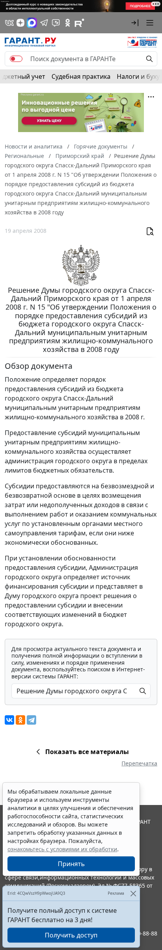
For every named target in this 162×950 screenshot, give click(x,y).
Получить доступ (71, 935)
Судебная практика (81, 76)
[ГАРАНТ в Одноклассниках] (67, 22)
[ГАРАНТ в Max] (32, 23)
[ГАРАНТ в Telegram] (44, 22)
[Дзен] (20, 23)
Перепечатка (139, 763)
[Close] (133, 893)
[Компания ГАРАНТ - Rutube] (79, 22)
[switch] (16, 59)
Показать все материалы (87, 751)
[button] (134, 22)
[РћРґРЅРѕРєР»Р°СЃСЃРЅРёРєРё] (20, 720)
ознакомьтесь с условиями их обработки (62, 849)
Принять (71, 863)
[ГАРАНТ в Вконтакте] (9, 22)
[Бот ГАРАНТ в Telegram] (56, 22)
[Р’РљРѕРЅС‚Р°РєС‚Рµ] (9, 720)
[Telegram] (31, 720)
